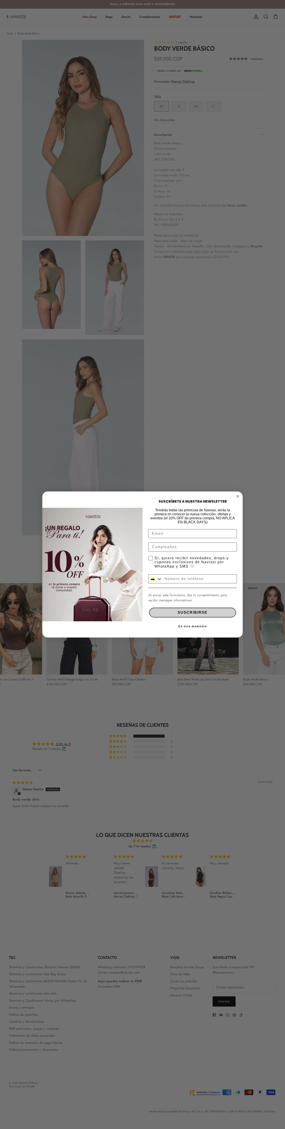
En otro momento (192, 626)
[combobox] (155, 579)
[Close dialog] (237, 496)
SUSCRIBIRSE (193, 612)
